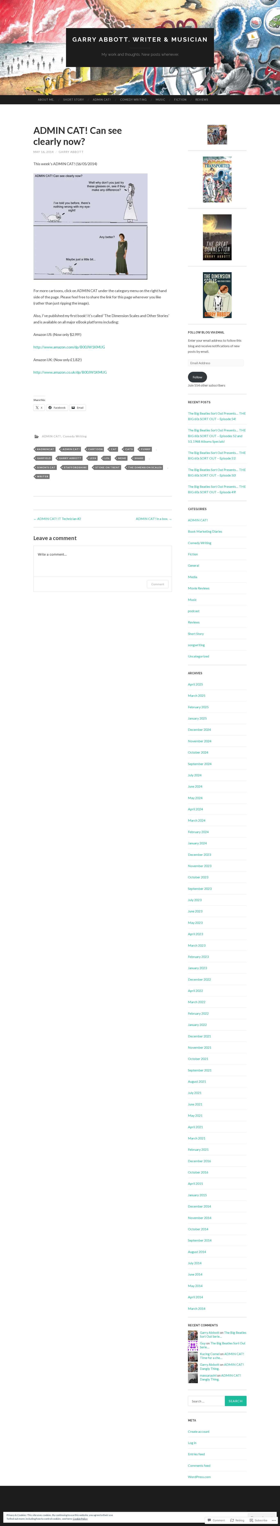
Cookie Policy (80, 1518)
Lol (107, 458)
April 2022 (195, 991)
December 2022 (199, 979)
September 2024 (200, 764)
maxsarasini (208, 1375)
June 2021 (195, 1104)
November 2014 (199, 1218)
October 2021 (198, 1059)
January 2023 (197, 968)
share (139, 458)
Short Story (73, 99)
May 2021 (195, 1115)
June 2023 (195, 911)
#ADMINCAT (45, 449)
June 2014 (195, 1274)
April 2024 (195, 809)
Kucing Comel (210, 1354)
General (193, 565)
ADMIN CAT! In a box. (154, 519)
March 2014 (196, 1308)
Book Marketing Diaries (205, 531)
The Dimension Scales (145, 467)
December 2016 (199, 1161)
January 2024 (197, 843)
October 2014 (198, 1229)
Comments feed (199, 1465)
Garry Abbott (71, 152)
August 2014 (197, 1252)
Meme (122, 458)
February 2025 (198, 707)
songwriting (196, 645)
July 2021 (194, 1093)
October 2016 (198, 1172)
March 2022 (196, 1002)
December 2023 (199, 854)
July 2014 (194, 1263)
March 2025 (196, 695)
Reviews (202, 99)
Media (192, 577)
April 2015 (195, 1183)
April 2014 (195, 1297)
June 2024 (195, 786)
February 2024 (198, 832)
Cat (114, 449)
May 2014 (195, 1286)
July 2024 (194, 775)
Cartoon (95, 449)
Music (160, 99)
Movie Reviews (198, 588)
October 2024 (198, 752)
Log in (192, 1443)
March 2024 (196, 820)
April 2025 (195, 684)
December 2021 (199, 1036)
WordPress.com (199, 1477)
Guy (203, 1343)
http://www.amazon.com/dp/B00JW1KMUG (69, 347)
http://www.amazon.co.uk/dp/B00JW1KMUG (70, 372)
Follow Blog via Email (206, 332)
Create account (198, 1431)
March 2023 (196, 945)
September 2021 (200, 1070)
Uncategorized (198, 656)
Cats (129, 449)
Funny (146, 449)
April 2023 (195, 934)
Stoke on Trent (107, 467)
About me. (46, 99)
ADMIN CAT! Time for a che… (222, 1356)
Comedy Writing (133, 99)
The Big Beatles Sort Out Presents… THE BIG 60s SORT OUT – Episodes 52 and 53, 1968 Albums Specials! (217, 435)
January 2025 (197, 718)
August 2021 (197, 1081)
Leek (93, 458)
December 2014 (199, 1206)
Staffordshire (75, 467)
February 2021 (198, 1149)
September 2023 (200, 888)
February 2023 (198, 957)
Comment (157, 584)
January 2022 (197, 1025)
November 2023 (199, 866)
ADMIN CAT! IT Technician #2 (57, 519)
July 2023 (194, 900)
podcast (193, 611)
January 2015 (197, 1195)
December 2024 (199, 729)
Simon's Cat (46, 467)
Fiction (180, 99)
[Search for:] (217, 1401)
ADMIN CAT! (102, 99)
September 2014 (200, 1240)
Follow (197, 377)
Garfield (44, 458)
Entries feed (196, 1454)
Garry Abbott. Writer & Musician (140, 39)
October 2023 (198, 877)
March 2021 (196, 1138)
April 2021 (195, 1127)
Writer (42, 476)
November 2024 (199, 741)
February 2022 (198, 1013)
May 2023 (195, 922)
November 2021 (199, 1047)
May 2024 (195, 798)
